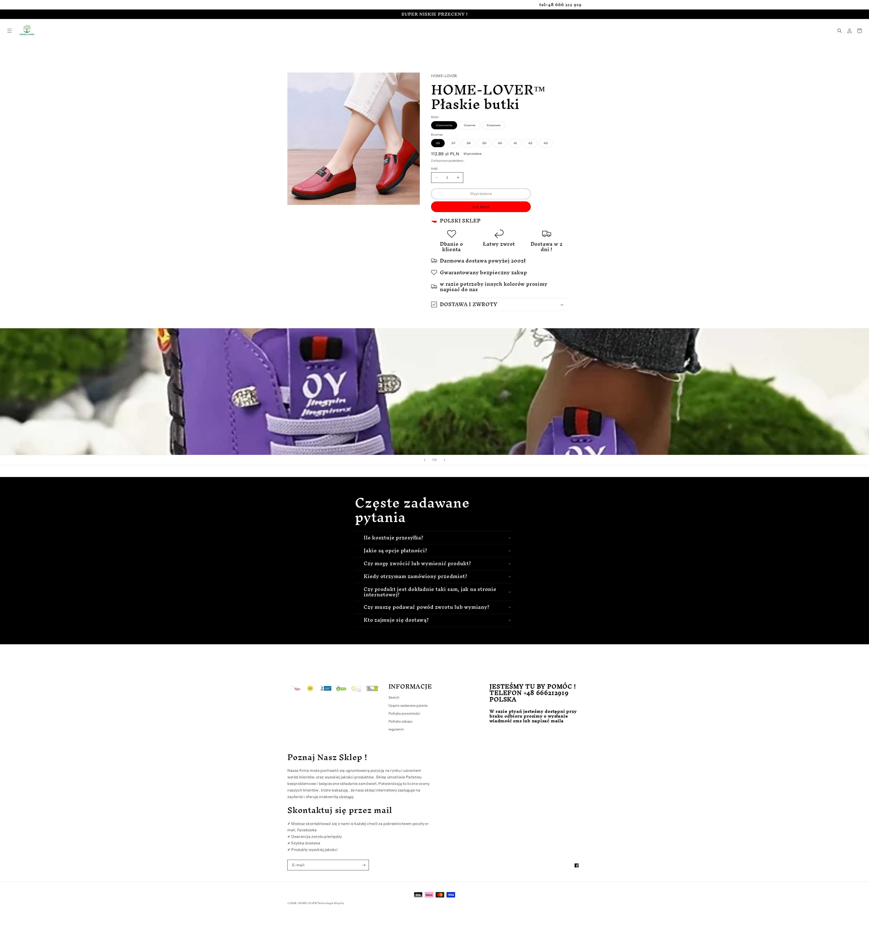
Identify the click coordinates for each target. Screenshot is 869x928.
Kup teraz (481, 207)
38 (471, 144)
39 (486, 144)
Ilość (434, 168)
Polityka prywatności (404, 713)
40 (502, 144)
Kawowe (496, 126)
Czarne (472, 126)
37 (455, 144)
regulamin (396, 729)
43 (548, 144)
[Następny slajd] (444, 460)
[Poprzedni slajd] (425, 460)
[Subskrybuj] (364, 865)
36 (440, 144)
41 (518, 144)
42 (532, 144)
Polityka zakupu (401, 721)
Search (394, 697)
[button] (9, 31)
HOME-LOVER (307, 903)
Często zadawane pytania (408, 706)
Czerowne (446, 126)
